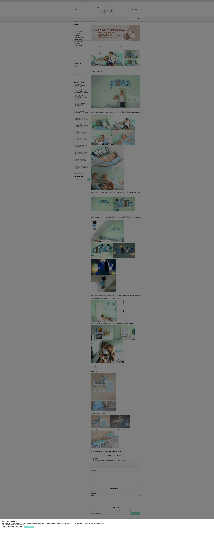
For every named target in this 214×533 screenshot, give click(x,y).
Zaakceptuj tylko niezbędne (8, 526)
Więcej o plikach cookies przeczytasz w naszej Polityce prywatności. (13, 524)
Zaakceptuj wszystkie (29, 526)
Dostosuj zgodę (19, 526)
